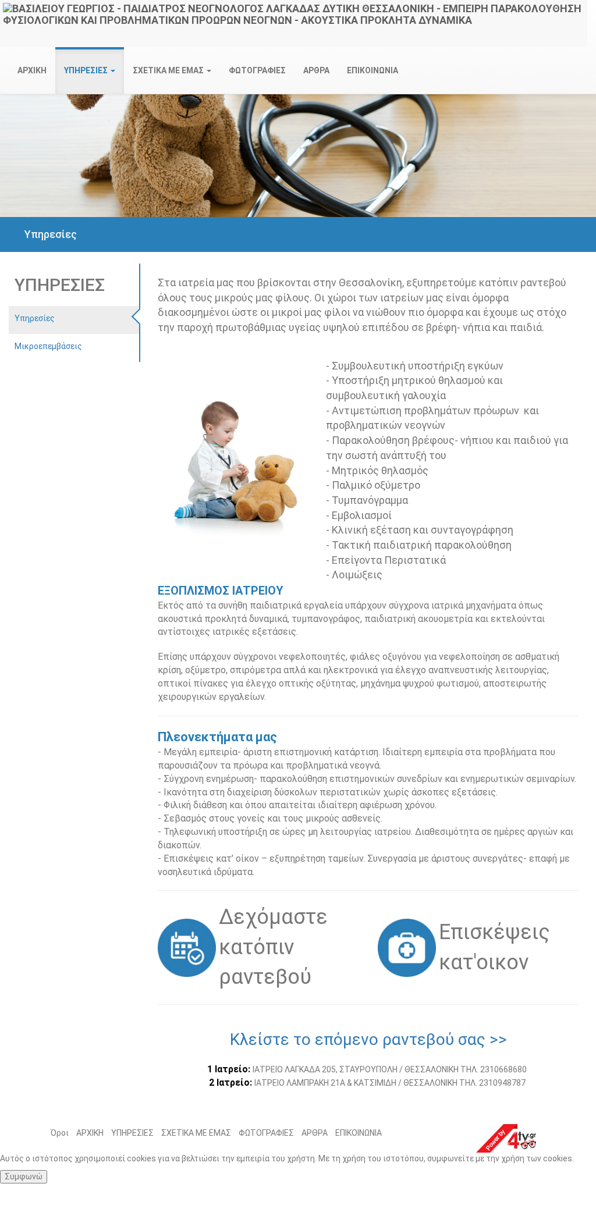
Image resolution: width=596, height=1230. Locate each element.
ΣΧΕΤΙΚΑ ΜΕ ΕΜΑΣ (196, 1132)
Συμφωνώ (23, 1176)
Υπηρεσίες (35, 318)
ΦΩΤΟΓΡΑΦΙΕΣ (257, 70)
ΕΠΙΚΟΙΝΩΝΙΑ (372, 70)
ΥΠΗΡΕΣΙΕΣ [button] (86, 70)
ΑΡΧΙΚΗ (32, 70)
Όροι (60, 1132)
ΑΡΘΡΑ (316, 70)
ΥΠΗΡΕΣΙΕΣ (132, 1132)
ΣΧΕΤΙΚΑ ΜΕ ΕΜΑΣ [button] (169, 70)
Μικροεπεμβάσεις (48, 346)
